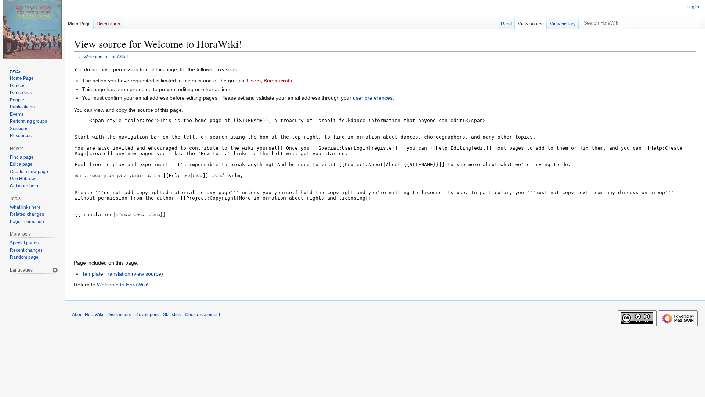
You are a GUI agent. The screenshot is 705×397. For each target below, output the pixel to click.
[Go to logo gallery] (32, 29)
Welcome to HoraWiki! (106, 56)
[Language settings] (55, 270)
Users (254, 80)
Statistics (172, 314)
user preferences (373, 98)
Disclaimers (119, 314)
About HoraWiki (87, 314)
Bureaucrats (278, 80)
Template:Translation (106, 274)
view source (147, 274)
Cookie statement (202, 314)
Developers (147, 314)
